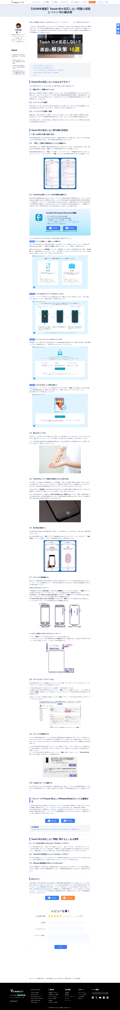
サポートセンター (82, 992)
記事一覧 (80, 998)
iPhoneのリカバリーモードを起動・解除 (68, 221)
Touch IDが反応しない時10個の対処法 (42, 68)
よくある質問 (81, 996)
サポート (84, 2)
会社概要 (67, 992)
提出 (60, 947)
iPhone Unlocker (34, 994)
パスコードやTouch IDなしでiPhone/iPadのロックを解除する (48, 70)
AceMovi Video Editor (35, 1000)
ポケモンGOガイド (75, 2)
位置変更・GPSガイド (53, 992)
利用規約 (67, 994)
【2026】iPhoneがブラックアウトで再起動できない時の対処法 (18, 62)
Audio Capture (34, 1002)
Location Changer (35, 992)
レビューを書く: (39, 935)
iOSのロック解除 (52, 998)
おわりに (35, 74)
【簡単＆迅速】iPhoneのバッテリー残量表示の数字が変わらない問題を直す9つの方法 (18, 72)
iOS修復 (50, 1000)
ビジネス (67, 998)
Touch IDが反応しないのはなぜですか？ (43, 65)
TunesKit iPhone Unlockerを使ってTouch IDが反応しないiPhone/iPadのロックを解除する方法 (55, 829)
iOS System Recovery (36, 996)
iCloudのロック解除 (52, 1002)
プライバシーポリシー (70, 996)
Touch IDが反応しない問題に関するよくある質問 (45, 72)
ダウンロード (101, 2)
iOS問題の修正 (65, 22)
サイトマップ (68, 1000)
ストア (93, 2)
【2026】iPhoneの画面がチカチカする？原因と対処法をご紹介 (18, 67)
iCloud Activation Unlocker (37, 998)
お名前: (42, 922)
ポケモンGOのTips (52, 996)
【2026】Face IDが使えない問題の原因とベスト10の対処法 (18, 56)
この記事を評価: (39, 916)
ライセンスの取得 (82, 994)
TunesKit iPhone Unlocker (56, 807)
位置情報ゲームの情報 (53, 994)
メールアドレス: (39, 929)
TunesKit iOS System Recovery (55, 202)
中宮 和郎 (36, 22)
